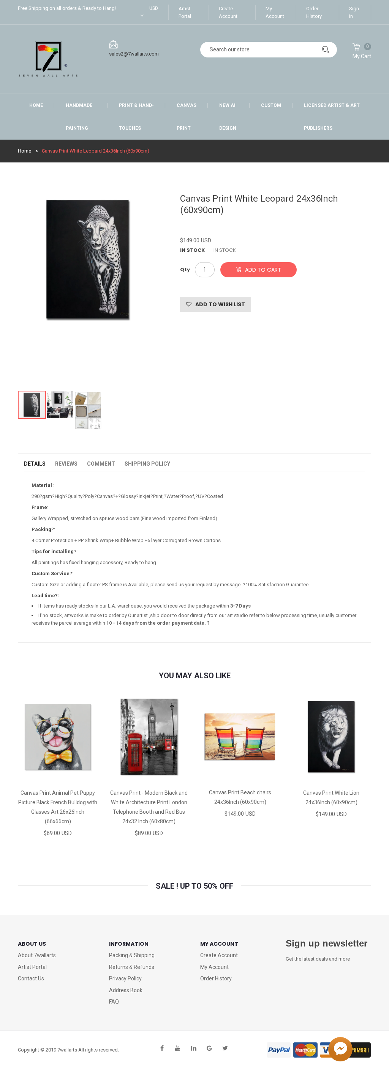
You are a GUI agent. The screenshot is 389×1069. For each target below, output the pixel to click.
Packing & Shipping (132, 955)
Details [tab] (35, 464)
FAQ (114, 1002)
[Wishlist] (57, 777)
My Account (275, 12)
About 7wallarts (37, 955)
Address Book (125, 990)
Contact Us (31, 978)
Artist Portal (185, 12)
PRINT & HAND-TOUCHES (136, 117)
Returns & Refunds (131, 967)
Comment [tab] (101, 464)
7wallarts (67, 1050)
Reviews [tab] (66, 464)
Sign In (354, 12)
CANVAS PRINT (186, 117)
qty (185, 269)
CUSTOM (271, 105)
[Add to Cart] (31, 777)
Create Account (228, 12)
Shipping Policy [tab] (147, 464)
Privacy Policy (125, 978)
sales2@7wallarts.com (134, 54)
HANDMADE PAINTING (79, 117)
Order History (314, 12)
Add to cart (263, 270)
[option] (88, 288)
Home (36, 105)
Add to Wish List (220, 304)
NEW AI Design (227, 117)
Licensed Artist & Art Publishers (332, 117)
